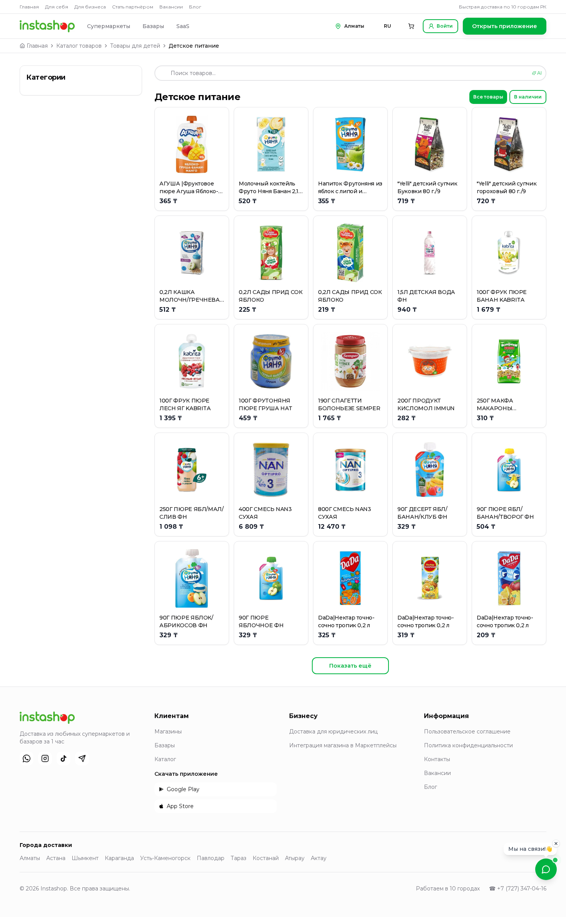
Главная (29, 7)
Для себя (56, 7)
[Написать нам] (546, 869)
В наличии (528, 97)
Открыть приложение (504, 26)
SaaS (182, 26)
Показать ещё (350, 665)
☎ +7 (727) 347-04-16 (517, 888)
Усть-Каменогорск (165, 858)
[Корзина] (411, 26)
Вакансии (171, 7)
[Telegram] (82, 758)
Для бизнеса (90, 7)
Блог (195, 7)
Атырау (295, 858)
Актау (319, 858)
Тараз (238, 858)
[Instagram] (45, 758)
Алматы (30, 858)
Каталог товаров (79, 45)
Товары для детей (135, 45)
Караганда (119, 858)
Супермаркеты (108, 26)
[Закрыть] (556, 841)
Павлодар (210, 858)
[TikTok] (63, 758)
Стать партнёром (132, 7)
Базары (153, 26)
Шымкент (85, 858)
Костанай (266, 858)
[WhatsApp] (26, 758)
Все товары (488, 97)
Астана (55, 858)
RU (387, 26)
